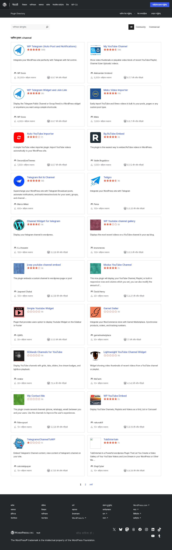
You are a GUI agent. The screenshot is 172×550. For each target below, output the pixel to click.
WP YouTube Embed (115, 395)
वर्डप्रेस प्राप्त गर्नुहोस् (160, 4)
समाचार (13, 509)
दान (105, 514)
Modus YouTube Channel (118, 264)
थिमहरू (43, 509)
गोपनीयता (14, 518)
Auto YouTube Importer (40, 133)
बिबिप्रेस (137, 514)
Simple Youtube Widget (40, 308)
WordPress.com (141, 505)
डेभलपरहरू (76, 514)
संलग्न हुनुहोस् (107, 505)
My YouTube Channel (115, 46)
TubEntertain (111, 439)
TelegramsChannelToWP (41, 439)
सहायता (74, 509)
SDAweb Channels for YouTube (44, 352)
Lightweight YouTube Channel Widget (125, 352)
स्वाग (105, 518)
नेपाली (38, 533)
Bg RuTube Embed (114, 133)
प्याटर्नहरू (44, 518)
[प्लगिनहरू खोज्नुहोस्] (47, 27)
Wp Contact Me (36, 395)
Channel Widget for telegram (43, 221)
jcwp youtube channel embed (44, 264)
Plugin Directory (18, 13)
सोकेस (43, 505)
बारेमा (12, 505)
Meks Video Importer (116, 90)
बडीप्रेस (137, 518)
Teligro (108, 177)
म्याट (136, 509)
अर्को (91, 484)
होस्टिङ (13, 514)
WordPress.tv (79, 518)
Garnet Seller (111, 308)
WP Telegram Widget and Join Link (47, 90)
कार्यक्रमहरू (107, 509)
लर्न (73, 505)
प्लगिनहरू (44, 514)
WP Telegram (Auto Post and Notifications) (51, 46)
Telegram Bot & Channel (41, 177)
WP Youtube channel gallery (119, 221)
